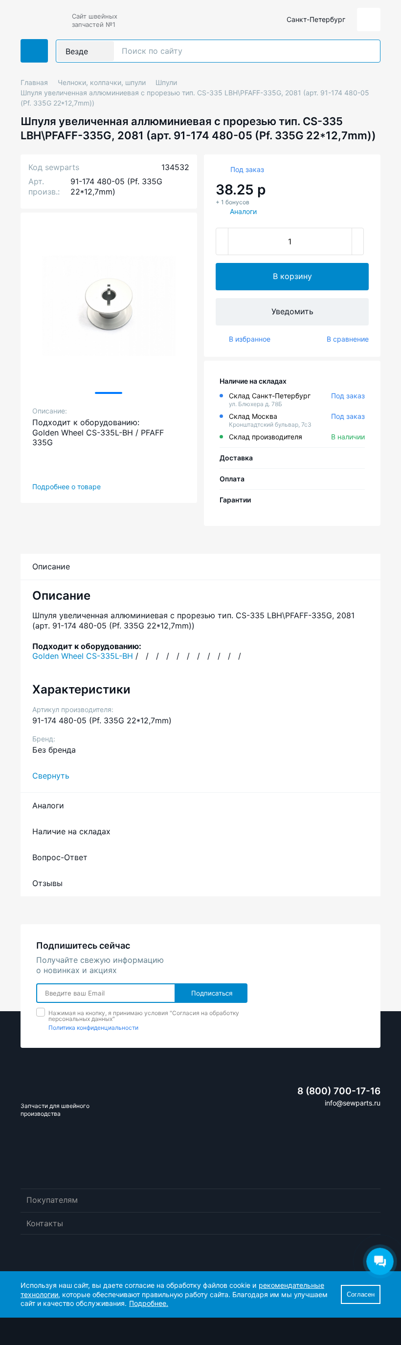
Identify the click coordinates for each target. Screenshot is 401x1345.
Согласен (361, 1294)
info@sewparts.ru (352, 1103)
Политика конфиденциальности (93, 1027)
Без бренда (54, 750)
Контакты (44, 1223)
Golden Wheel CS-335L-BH (82, 656)
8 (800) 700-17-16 (338, 1091)
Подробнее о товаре (66, 486)
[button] (108, 393)
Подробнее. (148, 1303)
